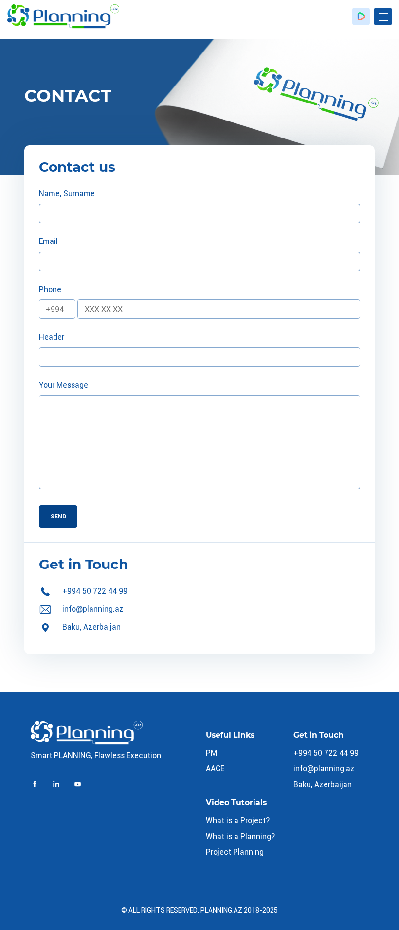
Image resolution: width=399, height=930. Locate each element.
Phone (50, 289)
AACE (215, 768)
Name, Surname (67, 193)
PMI (212, 753)
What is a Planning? (240, 836)
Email (48, 241)
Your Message (63, 385)
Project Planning (235, 852)
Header (51, 337)
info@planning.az (93, 609)
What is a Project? (238, 820)
